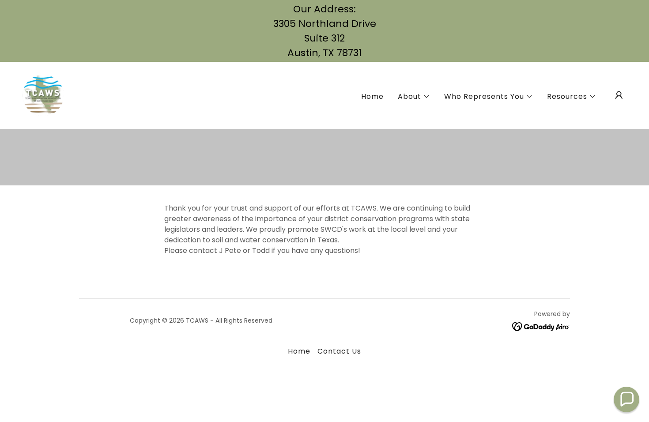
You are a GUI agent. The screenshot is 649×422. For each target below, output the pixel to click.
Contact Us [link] (339, 351)
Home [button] (299, 351)
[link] (43, 95)
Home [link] (372, 96)
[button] (414, 96)
